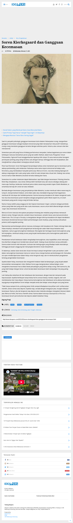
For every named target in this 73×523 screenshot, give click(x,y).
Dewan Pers (8, 513)
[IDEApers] (18, 4)
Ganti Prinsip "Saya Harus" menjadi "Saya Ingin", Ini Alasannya (23, 133)
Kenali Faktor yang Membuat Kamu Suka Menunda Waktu (22, 130)
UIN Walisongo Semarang (11, 517)
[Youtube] (53, 4)
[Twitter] (56, 4)
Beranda (4, 38)
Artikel (11, 38)
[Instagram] (62, 4)
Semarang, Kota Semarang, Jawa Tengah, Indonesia (26, 310)
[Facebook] (59, 4)
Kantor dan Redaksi (9, 496)
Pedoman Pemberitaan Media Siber (45, 496)
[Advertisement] (36, 22)
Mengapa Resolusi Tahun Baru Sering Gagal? (18, 135)
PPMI (6, 515)
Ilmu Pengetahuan (21, 38)
